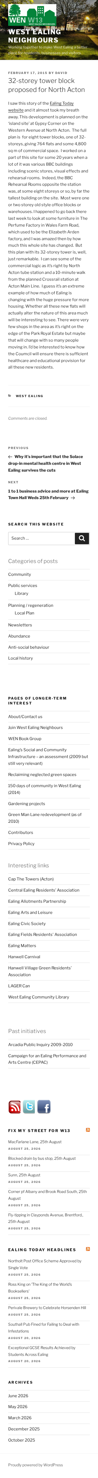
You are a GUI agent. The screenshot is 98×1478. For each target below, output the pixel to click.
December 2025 (24, 1429)
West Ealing (30, 396)
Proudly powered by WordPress (35, 1464)
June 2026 (18, 1395)
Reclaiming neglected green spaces (42, 774)
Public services (22, 585)
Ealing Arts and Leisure (30, 912)
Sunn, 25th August (24, 1175)
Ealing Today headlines (42, 1249)
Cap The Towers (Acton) (31, 879)
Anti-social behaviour (28, 647)
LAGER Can (19, 986)
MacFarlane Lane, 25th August (35, 1141)
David (61, 73)
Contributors (20, 832)
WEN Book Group (24, 738)
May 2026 (17, 1406)
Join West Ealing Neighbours (35, 727)
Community (19, 574)
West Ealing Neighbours (34, 36)
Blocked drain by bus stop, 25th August (42, 1158)
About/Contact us (25, 716)
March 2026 (20, 1417)
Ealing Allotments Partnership (37, 901)
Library (21, 593)
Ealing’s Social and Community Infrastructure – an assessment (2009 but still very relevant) (48, 756)
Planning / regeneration (30, 605)
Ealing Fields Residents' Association (42, 934)
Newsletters (20, 625)
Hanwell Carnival (24, 956)
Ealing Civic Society (27, 923)
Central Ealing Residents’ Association (43, 890)
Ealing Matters (22, 945)
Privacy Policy (21, 843)
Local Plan (24, 613)
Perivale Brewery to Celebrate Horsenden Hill (47, 1307)
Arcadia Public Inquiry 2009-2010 (40, 1044)
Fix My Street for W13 (39, 1130)
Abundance (19, 636)
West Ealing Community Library (38, 997)
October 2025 (21, 1440)
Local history (20, 658)
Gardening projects (26, 803)
